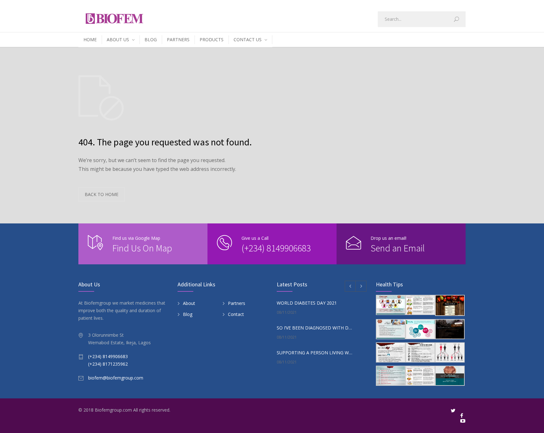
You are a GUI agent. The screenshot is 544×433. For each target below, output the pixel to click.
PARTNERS (178, 39)
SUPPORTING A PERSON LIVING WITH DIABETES (315, 353)
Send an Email (398, 248)
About (189, 303)
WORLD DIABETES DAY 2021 (307, 303)
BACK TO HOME (101, 194)
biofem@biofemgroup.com (115, 378)
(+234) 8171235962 (108, 364)
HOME (90, 39)
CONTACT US (248, 39)
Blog (187, 314)
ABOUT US (118, 39)
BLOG (150, 39)
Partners (236, 303)
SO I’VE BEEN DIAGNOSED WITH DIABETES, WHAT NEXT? (315, 328)
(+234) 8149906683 (276, 248)
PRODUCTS (212, 39)
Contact (236, 314)
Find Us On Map (142, 248)
